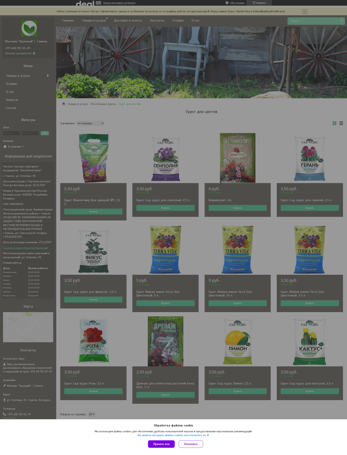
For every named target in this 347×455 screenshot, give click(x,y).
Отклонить (191, 444)
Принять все (161, 444)
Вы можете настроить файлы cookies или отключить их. (172, 435)
